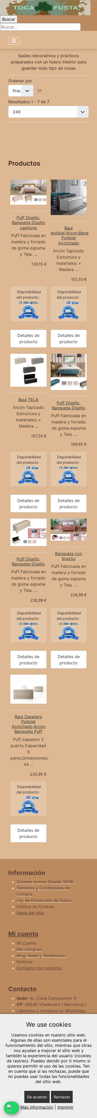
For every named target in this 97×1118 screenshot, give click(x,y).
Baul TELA (28, 399)
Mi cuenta (23, 934)
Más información (36, 1107)
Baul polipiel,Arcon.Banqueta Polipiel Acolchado (74, 235)
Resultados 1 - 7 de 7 (28, 101)
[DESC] (40, 91)
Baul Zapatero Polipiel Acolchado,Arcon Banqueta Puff (28, 724)
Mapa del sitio (30, 912)
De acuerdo (37, 1097)
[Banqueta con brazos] (69, 529)
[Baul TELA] (28, 370)
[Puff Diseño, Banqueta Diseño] (69, 372)
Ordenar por (20, 80)
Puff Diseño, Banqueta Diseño (68, 405)
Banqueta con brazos (68, 556)
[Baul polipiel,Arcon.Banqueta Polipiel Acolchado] (69, 197)
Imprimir (65, 1107)
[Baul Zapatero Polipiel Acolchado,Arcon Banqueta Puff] (28, 689)
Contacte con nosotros (39, 967)
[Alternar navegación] (14, 41)
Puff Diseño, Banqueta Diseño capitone (28, 222)
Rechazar (62, 1097)
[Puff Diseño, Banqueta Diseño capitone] (28, 192)
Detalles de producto (28, 338)
